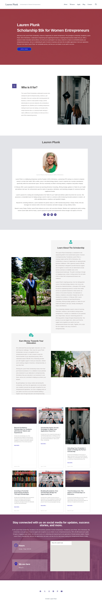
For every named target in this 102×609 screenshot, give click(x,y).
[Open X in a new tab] (45, 591)
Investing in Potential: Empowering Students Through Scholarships (21, 492)
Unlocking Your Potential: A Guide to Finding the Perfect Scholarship (76, 449)
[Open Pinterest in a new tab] (57, 591)
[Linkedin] (52, 214)
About (65, 4)
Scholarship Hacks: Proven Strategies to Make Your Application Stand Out (50, 429)
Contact (90, 4)
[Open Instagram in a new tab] (49, 591)
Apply (78, 4)
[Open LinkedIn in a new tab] (53, 591)
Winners (72, 4)
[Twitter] (48, 214)
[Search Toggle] (95, 4)
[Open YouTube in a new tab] (62, 591)
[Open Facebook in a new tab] (40, 591)
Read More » (17, 445)
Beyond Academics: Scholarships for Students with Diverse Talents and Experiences (23, 430)
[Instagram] (55, 214)
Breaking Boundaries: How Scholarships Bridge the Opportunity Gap (49, 492)
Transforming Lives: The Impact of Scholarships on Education (76, 492)
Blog (84, 4)
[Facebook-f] (44, 214)
